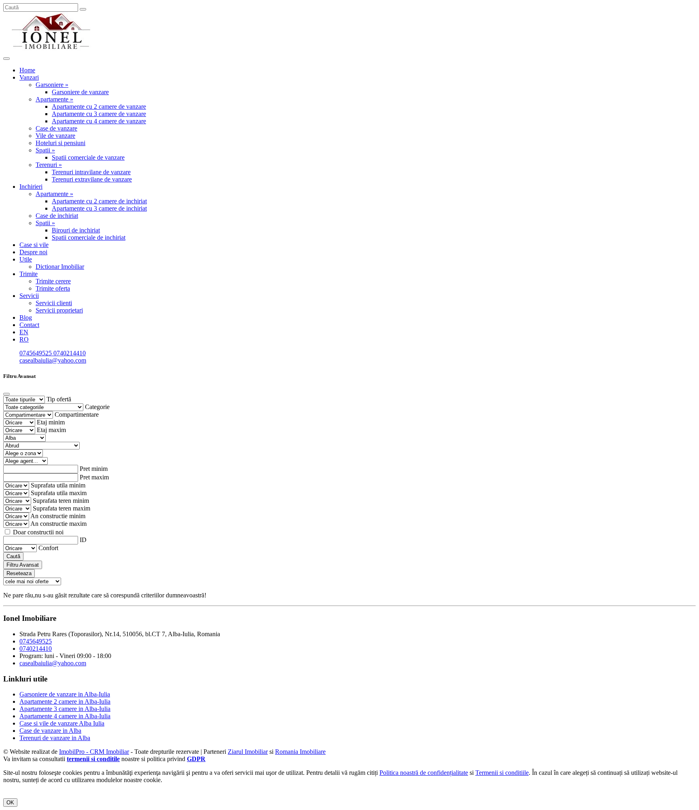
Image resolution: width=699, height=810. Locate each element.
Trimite (28, 273)
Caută (13, 556)
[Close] (6, 394)
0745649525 (36, 353)
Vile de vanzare (55, 135)
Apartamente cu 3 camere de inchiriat (99, 208)
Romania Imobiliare (300, 751)
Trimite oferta (53, 288)
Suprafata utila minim (58, 485)
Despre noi (33, 252)
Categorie (97, 406)
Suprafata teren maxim (61, 508)
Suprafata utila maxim (59, 492)
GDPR (196, 758)
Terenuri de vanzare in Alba (54, 737)
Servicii (29, 295)
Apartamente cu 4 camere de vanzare (99, 121)
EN (23, 332)
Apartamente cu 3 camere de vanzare (99, 113)
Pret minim (94, 468)
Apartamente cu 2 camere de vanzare (99, 106)
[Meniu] (6, 58)
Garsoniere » (52, 84)
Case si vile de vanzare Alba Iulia (61, 723)
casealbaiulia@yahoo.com (52, 360)
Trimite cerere (53, 281)
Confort (48, 547)
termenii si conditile (93, 758)
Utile (25, 259)
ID (83, 539)
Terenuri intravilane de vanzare (91, 172)
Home (27, 70)
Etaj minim (51, 422)
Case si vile (34, 244)
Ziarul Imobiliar (248, 751)
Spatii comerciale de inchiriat (88, 237)
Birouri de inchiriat (76, 230)
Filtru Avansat (22, 565)
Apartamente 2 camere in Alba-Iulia (64, 701)
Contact (29, 324)
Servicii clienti (54, 303)
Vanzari (29, 77)
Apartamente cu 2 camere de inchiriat (99, 201)
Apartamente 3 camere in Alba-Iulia (64, 708)
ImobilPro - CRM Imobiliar (94, 751)
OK (10, 802)
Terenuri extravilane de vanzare (92, 179)
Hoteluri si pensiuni (60, 142)
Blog (25, 317)
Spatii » (45, 150)
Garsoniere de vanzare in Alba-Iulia (64, 694)
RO (24, 339)
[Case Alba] (51, 49)
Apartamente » (54, 99)
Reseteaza (19, 573)
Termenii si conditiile (502, 772)
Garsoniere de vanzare (80, 92)
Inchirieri (30, 186)
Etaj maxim (51, 429)
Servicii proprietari (59, 310)
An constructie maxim (58, 523)
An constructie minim (57, 516)
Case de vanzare (56, 128)
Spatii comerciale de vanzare (88, 157)
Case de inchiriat (57, 215)
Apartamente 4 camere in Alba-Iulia (64, 716)
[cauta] (83, 9)
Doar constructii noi (38, 532)
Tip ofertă (59, 399)
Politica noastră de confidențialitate (423, 772)
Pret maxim (94, 477)
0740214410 (69, 353)
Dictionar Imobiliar (60, 266)
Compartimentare (77, 414)
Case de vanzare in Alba (50, 730)
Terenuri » (49, 164)
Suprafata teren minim (61, 500)
